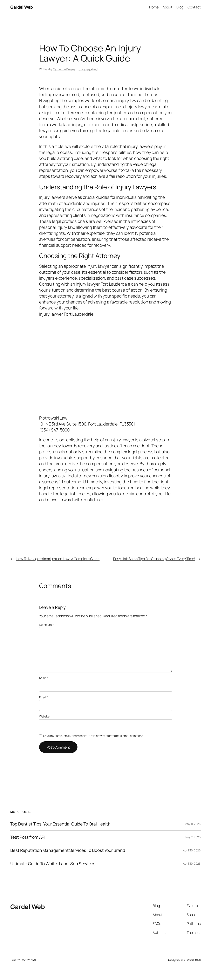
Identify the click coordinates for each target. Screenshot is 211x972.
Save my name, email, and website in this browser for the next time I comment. (93, 736)
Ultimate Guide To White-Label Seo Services (52, 863)
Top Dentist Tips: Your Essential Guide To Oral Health (60, 824)
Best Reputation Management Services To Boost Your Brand (67, 850)
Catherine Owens (64, 69)
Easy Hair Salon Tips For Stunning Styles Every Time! (154, 558)
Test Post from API (27, 837)
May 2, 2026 (193, 837)
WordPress (194, 960)
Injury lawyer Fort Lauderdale (103, 284)
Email (43, 697)
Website (44, 716)
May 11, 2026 (193, 824)
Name (43, 678)
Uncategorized (88, 69)
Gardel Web (21, 7)
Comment (46, 625)
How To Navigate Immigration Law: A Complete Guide (58, 558)
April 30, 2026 (192, 850)
